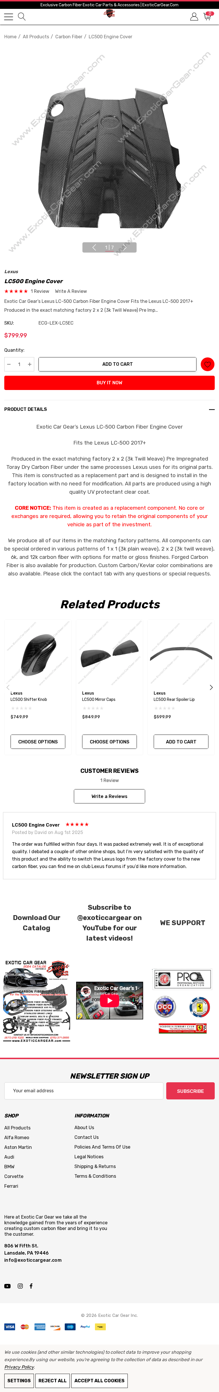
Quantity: (14, 350)
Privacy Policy (19, 1367)
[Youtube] (8, 1286)
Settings (19, 1380)
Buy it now (109, 382)
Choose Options (38, 742)
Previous (94, 247)
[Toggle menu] (8, 16)
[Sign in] (193, 17)
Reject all (52, 1380)
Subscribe (190, 1091)
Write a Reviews (109, 796)
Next (124, 247)
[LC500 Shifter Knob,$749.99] (38, 653)
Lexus (11, 271)
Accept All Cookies (99, 1380)
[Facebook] (31, 1286)
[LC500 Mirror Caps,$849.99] (109, 653)
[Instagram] (21, 1286)
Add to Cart (117, 364)
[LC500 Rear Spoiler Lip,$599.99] (181, 653)
